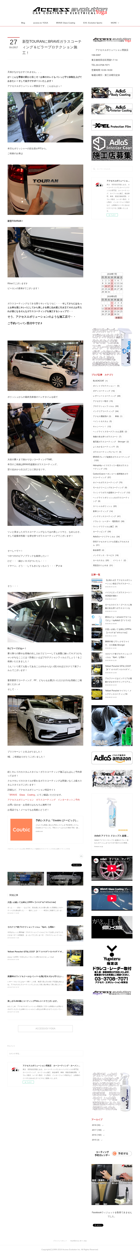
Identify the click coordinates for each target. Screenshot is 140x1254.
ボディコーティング (104, 390)
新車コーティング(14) (63, 849)
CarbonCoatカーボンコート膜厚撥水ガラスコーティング (110, 475)
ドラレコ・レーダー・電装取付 (108, 521)
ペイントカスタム (102, 421)
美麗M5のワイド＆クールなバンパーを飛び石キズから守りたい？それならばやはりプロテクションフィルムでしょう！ (59, 976)
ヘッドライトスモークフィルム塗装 (110, 431)
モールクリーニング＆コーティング (110, 487)
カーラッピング (102, 531)
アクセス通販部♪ (102, 416)
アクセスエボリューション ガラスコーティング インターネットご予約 (44, 799)
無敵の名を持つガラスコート (107, 436)
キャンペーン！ (102, 426)
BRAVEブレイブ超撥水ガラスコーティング (111, 458)
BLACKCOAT (100, 380)
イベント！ (119, 560)
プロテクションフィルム (106, 406)
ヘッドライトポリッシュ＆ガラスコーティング (111, 499)
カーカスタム (101, 560)
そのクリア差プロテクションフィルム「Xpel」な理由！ (32, 926)
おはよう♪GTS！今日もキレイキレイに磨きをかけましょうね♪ (31, 957)
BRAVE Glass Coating (65, 23)
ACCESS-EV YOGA (45, 1028)
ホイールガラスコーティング (107, 482)
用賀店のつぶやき (103, 565)
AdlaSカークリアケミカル (106, 536)
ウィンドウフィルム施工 (105, 526)
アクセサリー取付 (103, 401)
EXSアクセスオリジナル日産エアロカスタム (111, 543)
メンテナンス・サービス (106, 555)
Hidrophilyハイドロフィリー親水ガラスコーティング (110, 467)
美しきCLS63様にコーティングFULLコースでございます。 (33, 1001)
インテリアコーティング (106, 411)
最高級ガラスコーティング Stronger (111, 441)
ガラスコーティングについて (107, 451)
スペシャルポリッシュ (105, 506)
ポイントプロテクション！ (106, 385)
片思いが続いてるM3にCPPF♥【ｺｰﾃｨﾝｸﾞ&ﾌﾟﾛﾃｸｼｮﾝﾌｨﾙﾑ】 (32, 902)
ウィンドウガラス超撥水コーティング (111, 492)
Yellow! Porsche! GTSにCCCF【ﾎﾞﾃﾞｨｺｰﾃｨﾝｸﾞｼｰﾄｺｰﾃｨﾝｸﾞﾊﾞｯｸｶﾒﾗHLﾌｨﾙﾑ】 (40, 951)
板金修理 (98, 550)
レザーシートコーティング (107, 395)
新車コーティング (103, 511)
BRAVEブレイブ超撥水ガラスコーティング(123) (41, 849)
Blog (23, 23)
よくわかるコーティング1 (106, 446)
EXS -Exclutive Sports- (93, 23)
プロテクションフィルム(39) (16, 849)
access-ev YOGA (40, 23)
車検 (118, 416)
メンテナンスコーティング (107, 516)
